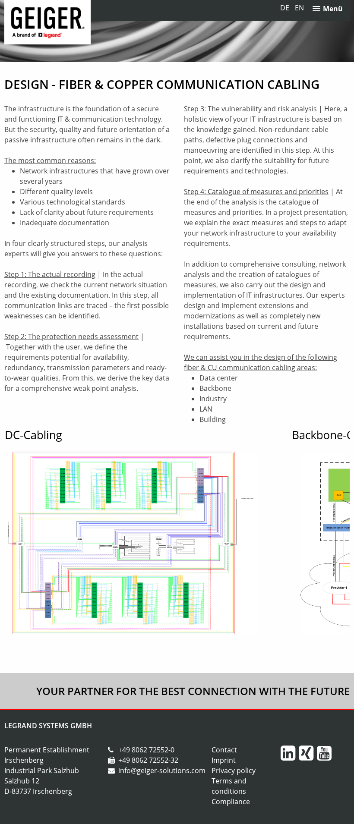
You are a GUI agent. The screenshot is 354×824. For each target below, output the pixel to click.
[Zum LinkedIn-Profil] (289, 756)
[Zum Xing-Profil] (307, 756)
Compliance (231, 801)
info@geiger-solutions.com (161, 770)
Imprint (224, 760)
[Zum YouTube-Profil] (325, 756)
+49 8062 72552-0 (146, 750)
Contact (224, 750)
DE (284, 8)
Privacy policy (234, 770)
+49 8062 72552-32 (148, 760)
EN (299, 8)
